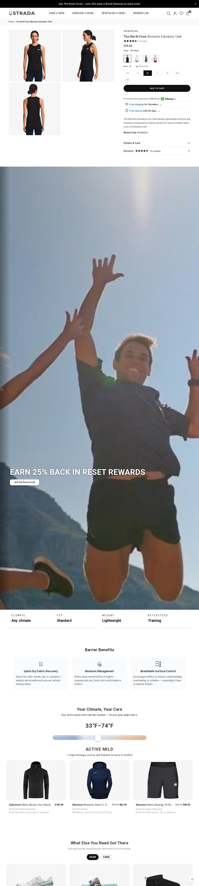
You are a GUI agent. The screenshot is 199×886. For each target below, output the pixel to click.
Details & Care (132, 143)
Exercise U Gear (82, 13)
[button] (66, 737)
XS (128, 73)
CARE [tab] (106, 857)
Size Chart (143, 66)
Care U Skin (56, 13)
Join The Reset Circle (24, 482)
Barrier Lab (141, 13)
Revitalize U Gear (113, 13)
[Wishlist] (181, 13)
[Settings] (175, 13)
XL (167, 73)
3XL (128, 80)
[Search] (169, 13)
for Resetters (153, 104)
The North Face (131, 31)
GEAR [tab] (92, 857)
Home (11, 22)
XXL (177, 73)
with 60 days (151, 110)
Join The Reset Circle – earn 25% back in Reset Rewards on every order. (99, 3)
